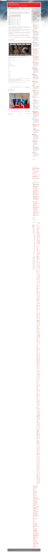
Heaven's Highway (35, 514)
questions (37, 437)
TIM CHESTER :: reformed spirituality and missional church (36, 125)
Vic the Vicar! (34, 134)
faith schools (39, 377)
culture (37, 357)
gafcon (37, 388)
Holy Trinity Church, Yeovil (36, 203)
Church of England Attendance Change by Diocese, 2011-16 (35, 178)
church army (38, 338)
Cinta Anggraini (34, 141)
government (38, 393)
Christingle (39, 251)
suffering (38, 464)
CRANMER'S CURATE (35, 497)
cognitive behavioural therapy (38, 346)
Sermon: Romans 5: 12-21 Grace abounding (35, 92)
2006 (33, 269)
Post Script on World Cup (35, 62)
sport (39, 460)
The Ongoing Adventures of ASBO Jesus (36, 535)
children (39, 335)
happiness (38, 395)
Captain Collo (34, 495)
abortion (37, 306)
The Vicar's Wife (35, 541)
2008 (33, 267)
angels (37, 310)
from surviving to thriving (38, 386)
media (39, 408)
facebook (39, 375)
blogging (38, 320)
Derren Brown (38, 262)
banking (37, 316)
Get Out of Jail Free (35, 512)
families (39, 378)
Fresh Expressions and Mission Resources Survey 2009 (36, 184)
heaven (37, 397)
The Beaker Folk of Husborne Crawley (35, 68)
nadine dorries (38, 423)
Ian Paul (34, 24)
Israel (37, 272)
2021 (33, 232)
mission (38, 415)
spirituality (38, 459)
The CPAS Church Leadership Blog (35, 530)
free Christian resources (36, 506)
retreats (39, 444)
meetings (37, 410)
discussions (38, 364)
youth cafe (39, 483)
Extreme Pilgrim (38, 266)
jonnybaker (34, 105)
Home (20, 113)
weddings (38, 477)
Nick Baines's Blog (35, 523)
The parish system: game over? (35, 174)
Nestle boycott (38, 281)
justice (39, 400)
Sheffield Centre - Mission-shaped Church (36, 196)
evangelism (38, 373)
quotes (37, 438)
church (39, 336)
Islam (37, 271)
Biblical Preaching (35, 42)
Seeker (34, 85)
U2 (39, 300)
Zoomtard (34, 547)
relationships (38, 442)
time (38, 468)
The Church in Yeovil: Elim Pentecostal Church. (36, 207)
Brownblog (34, 494)
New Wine (38, 283)
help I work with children (36, 515)
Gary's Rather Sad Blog (36, 511)
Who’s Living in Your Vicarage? (36, 119)
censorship (38, 331)
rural (39, 447)
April (34, 253)
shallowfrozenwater (35, 525)
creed (38, 355)
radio (37, 439)
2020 (33, 256)
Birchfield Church (35, 202)
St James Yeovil (35, 204)
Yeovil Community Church (36, 212)
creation (37, 353)
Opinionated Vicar (14, 4)
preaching (38, 435)
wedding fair (38, 476)
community (38, 350)
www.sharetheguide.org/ (36, 199)
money (37, 419)
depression (38, 359)
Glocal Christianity (35, 513)
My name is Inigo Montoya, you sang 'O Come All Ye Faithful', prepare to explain (19, 40)
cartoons (39, 328)
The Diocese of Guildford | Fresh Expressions (36, 198)
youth (39, 482)
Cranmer (34, 496)
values (37, 472)
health (37, 396)
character (39, 333)
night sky (38, 425)
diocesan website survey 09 (38, 361)
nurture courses (38, 426)
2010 (33, 265)
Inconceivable (21, 80)
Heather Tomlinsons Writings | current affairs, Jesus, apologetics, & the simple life (36, 112)
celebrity (37, 330)
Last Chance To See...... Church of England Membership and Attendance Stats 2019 (35, 176)
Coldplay (38, 258)
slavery (38, 455)
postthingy (34, 152)
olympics (38, 428)
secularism (38, 450)
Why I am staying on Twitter (36, 100)
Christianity (38, 250)
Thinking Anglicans (35, 542)
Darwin (37, 260)
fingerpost (34, 505)
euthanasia (39, 371)
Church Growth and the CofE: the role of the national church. (36, 171)
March (34, 254)
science (37, 449)
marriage (38, 407)
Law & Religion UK (35, 11)
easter (37, 366)
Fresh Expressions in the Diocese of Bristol (36, 186)
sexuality (38, 453)
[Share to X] (28, 37)
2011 (33, 264)
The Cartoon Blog (35, 529)
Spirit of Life (38, 293)
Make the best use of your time (36, 97)
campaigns (38, 326)
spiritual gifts (38, 457)
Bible (39, 241)
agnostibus (38, 308)
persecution (38, 430)
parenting (38, 429)
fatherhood (38, 379)
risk (37, 447)
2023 (33, 230)
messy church (38, 413)
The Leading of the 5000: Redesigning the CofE (35, 173)
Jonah (37, 274)
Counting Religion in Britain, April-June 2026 (36, 75)
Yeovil (37, 302)
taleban (38, 466)
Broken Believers (35, 18)
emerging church (38, 368)
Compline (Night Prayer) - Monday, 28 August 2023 (35, 135)
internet (37, 399)
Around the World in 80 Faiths (38, 235)
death (39, 358)
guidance (37, 394)
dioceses (38, 362)
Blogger (31, 550)
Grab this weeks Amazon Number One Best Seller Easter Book (35, 32)
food (37, 382)
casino (38, 329)
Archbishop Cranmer (35, 81)
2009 (33, 266)
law (38, 401)
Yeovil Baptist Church (35, 211)
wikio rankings (38, 478)
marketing (38, 406)
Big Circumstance (35, 492)
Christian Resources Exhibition (37, 248)
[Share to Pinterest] (29, 37)
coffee (37, 344)
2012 (33, 263)
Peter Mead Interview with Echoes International (35, 43)
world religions (38, 481)
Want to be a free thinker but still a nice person (36, 543)
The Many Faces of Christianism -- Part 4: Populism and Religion (35, 50)
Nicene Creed (15, 79)
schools (37, 448)
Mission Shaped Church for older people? (36, 193)
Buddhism (39, 243)
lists (39, 403)
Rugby (37, 287)
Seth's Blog (34, 128)
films (39, 380)
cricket (37, 356)
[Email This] (26, 111)
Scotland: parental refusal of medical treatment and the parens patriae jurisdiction (36, 13)
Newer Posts (10, 113)
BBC (37, 236)
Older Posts (29, 113)
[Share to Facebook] (28, 111)
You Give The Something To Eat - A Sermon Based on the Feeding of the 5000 (36, 57)
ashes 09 (38, 314)
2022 (33, 231)
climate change (38, 342)
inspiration (38, 398)
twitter (37, 470)
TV (37, 297)
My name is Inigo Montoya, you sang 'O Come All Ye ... (34, 244)
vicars (37, 473)
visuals (37, 475)
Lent (39, 274)
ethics (39, 370)
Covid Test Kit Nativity (11, 90)
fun (39, 386)
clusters (38, 343)
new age (38, 424)
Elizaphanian (34, 99)
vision (37, 474)
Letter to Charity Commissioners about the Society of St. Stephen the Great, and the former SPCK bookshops (35, 169)
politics (38, 431)
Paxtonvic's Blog (35, 524)
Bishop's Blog (34, 493)
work (38, 479)
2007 (33, 268)
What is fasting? (34, 147)
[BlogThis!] (27, 37)
